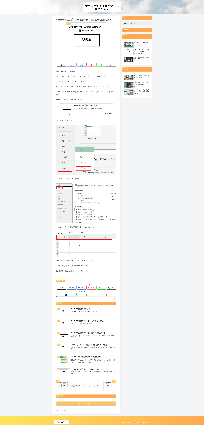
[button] (111, 65)
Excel (59, 280)
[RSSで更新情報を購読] (106, 295)
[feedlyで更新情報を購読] (86, 295)
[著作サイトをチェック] (66, 295)
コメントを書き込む (86, 403)
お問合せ (135, 420)
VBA (64, 280)
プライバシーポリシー (145, 420)
